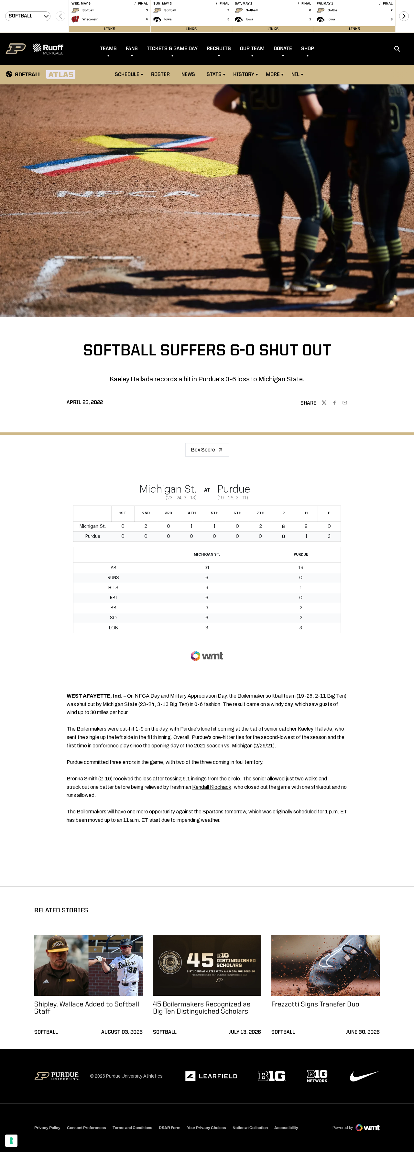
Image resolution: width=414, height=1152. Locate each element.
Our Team (252, 48)
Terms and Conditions (132, 1127)
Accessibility (286, 1127)
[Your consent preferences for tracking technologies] (11, 1141)
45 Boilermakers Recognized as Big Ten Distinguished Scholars (201, 1008)
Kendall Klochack (211, 787)
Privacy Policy (47, 1127)
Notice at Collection (250, 1127)
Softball (46, 1032)
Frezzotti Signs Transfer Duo (315, 1004)
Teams (108, 48)
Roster (160, 74)
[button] (404, 16)
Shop (307, 48)
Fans (132, 48)
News (188, 74)
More (273, 74)
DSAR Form (169, 1127)
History (243, 74)
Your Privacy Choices (206, 1127)
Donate (283, 48)
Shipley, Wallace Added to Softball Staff (86, 1008)
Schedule (127, 74)
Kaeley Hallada (315, 729)
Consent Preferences (86, 1127)
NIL (295, 74)
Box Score (203, 449)
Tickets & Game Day (172, 48)
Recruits (219, 48)
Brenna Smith (82, 778)
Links (109, 29)
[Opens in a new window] (211, 1076)
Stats (214, 74)
